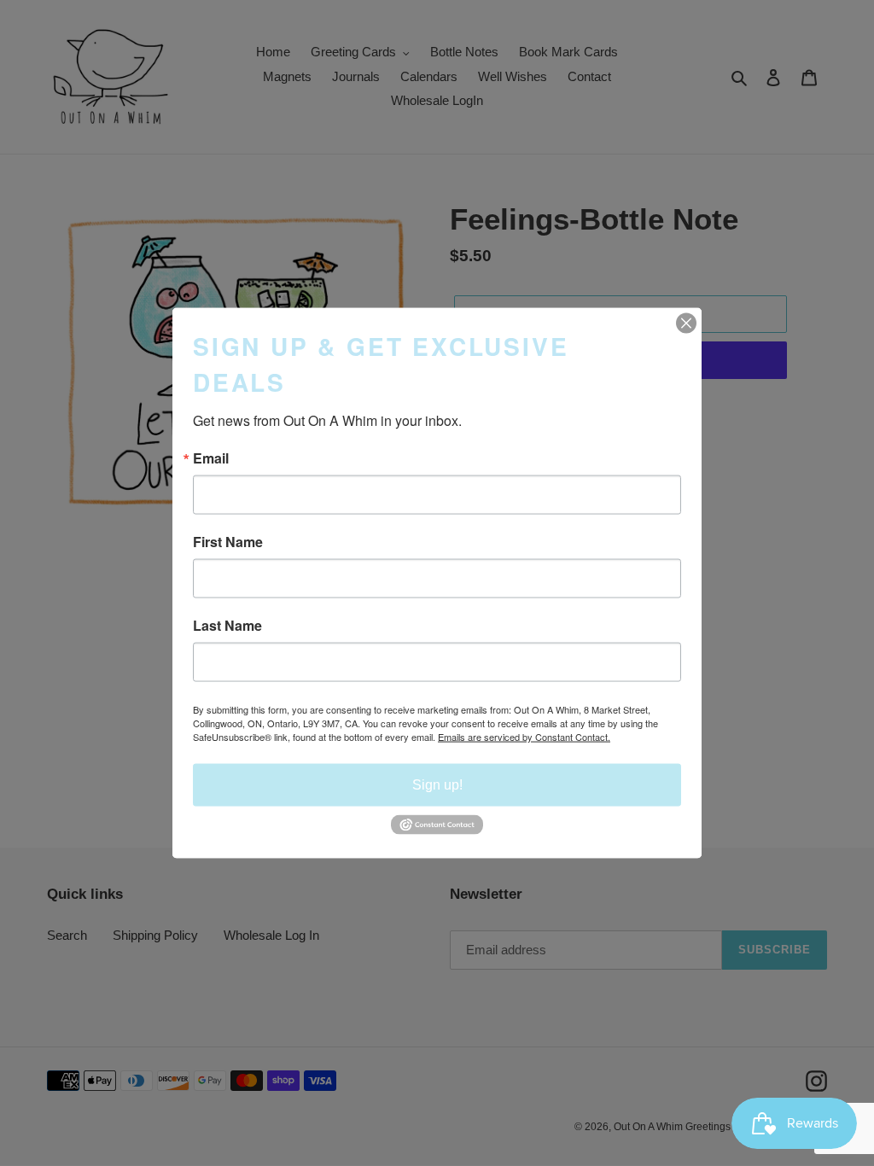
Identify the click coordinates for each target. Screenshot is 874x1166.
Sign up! (437, 785)
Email (211, 458)
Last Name (227, 626)
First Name (228, 542)
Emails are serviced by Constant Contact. (524, 736)
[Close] (686, 323)
